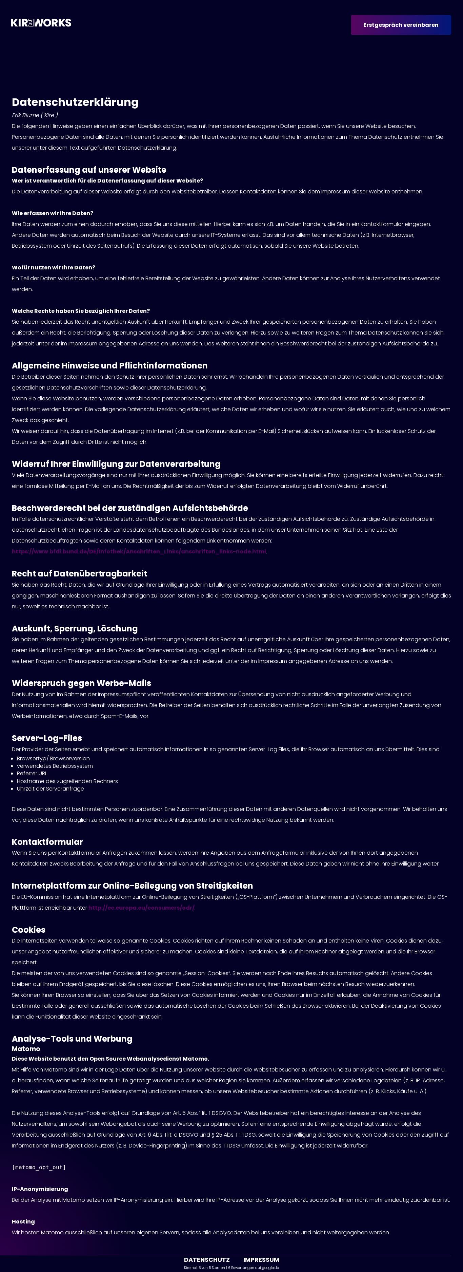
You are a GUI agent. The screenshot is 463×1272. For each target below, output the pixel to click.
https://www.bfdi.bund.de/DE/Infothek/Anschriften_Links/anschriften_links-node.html (139, 551)
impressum (261, 1259)
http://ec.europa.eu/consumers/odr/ (141, 908)
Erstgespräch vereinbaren (401, 25)
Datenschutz (207, 1259)
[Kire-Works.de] (41, 27)
